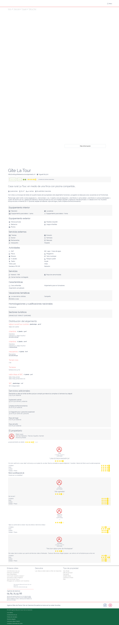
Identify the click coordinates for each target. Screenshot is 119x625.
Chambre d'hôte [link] (68, 577)
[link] (12, 179)
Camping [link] (66, 574)
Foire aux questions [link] (13, 572)
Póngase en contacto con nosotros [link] (18, 581)
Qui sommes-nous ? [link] (13, 579)
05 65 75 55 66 (14, 593)
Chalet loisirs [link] (67, 576)
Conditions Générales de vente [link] (14, 623)
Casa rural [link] (17, 9)
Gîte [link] (64, 579)
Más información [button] (85, 146)
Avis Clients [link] (10, 612)
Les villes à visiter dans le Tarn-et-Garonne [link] (48, 571)
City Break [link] (66, 571)
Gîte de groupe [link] (67, 572)
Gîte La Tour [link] (32, 9)
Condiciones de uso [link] (13, 571)
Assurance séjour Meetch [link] (15, 577)
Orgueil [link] (24, 9)
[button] (109, 3)
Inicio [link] (9, 9)
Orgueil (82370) (43, 174)
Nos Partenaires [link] (12, 574)
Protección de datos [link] (12, 617)
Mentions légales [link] (11, 619)
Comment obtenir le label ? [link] (15, 576)
